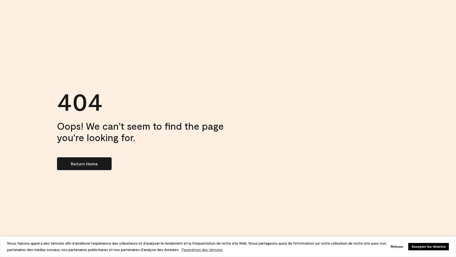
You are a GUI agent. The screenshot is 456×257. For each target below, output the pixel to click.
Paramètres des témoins (202, 249)
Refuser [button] (397, 246)
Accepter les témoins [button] (429, 246)
